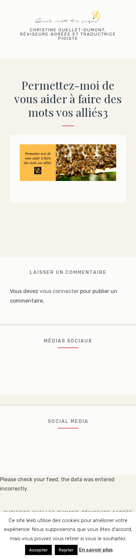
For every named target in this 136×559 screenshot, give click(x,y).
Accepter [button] (38, 549)
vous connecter (59, 291)
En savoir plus (96, 550)
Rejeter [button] (66, 549)
